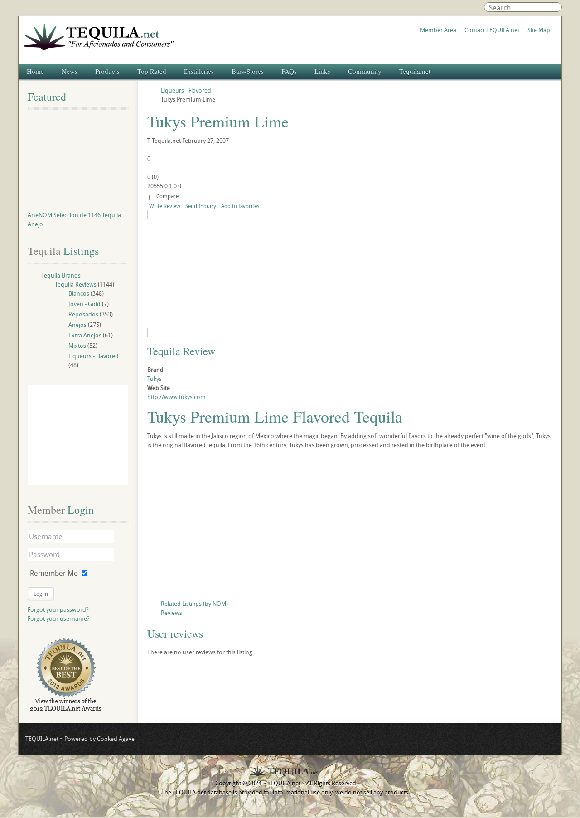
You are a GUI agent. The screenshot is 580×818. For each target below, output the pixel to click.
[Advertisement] (349, 526)
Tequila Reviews (76, 284)
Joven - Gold (84, 304)
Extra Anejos (85, 335)
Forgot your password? (58, 609)
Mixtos (77, 345)
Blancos (78, 293)
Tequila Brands (61, 275)
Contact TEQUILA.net (491, 30)
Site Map (538, 30)
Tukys (154, 379)
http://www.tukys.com (176, 397)
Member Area (438, 30)
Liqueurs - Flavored (93, 356)
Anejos (77, 325)
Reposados (83, 314)
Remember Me (54, 573)
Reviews (171, 613)
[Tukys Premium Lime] (229, 273)
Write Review (164, 205)
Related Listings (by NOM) (194, 603)
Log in (41, 593)
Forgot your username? (59, 618)
